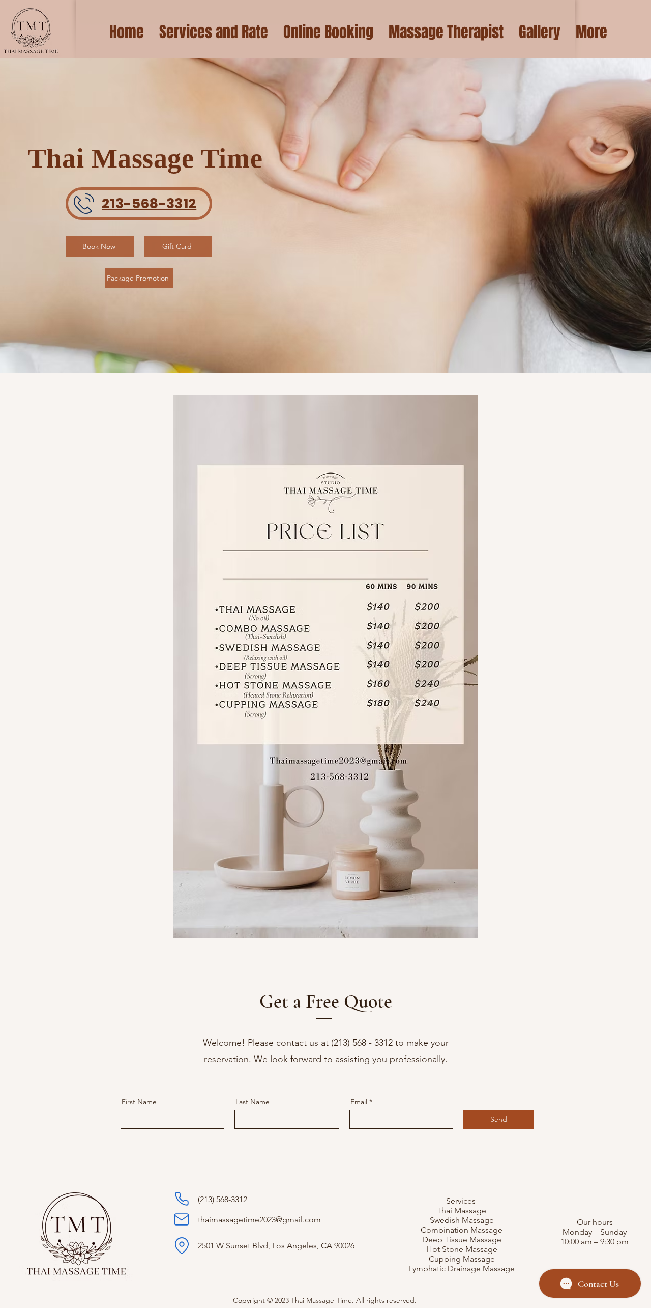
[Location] (181, 1245)
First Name (139, 1101)
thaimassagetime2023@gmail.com (259, 1219)
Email (358, 1101)
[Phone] (181, 1198)
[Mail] (181, 1219)
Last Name (252, 1101)
